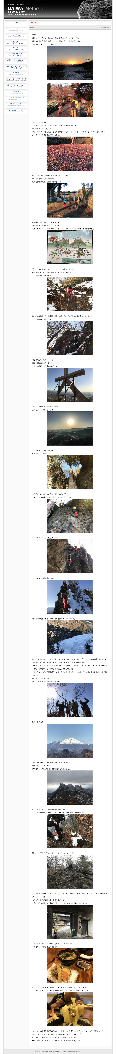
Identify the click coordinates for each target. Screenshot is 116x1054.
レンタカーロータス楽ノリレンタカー (16, 42)
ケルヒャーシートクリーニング (16, 79)
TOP (16, 22)
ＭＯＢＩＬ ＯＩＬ (16, 104)
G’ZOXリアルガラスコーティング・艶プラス (16, 54)
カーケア (16, 73)
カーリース (16, 35)
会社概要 (16, 92)
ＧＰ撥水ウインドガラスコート (16, 60)
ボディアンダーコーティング (16, 85)
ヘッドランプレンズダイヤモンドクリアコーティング (16, 67)
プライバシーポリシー (16, 110)
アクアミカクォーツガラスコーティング (16, 48)
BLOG (34, 22)
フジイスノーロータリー (16, 98)
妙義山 (32, 27)
